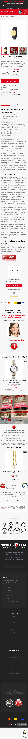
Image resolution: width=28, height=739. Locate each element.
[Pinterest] (15, 566)
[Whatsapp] (18, 566)
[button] (10, 6)
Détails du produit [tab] (16, 104)
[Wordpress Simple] (6, 566)
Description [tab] (6, 104)
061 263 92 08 (17, 95)
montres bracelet (10, 16)
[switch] (24, 737)
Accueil (2, 16)
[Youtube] (21, 566)
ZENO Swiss (16, 279)
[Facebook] (9, 566)
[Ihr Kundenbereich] (24, 6)
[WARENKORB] (17, 6)
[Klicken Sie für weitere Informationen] (14, 490)
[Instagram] (12, 566)
